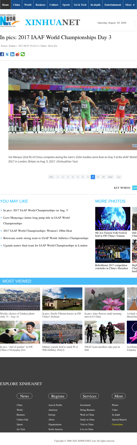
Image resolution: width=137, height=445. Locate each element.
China (16, 5)
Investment (85, 405)
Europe (51, 414)
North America (55, 429)
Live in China (86, 429)
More (130, 5)
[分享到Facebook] (2, 54)
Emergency (85, 434)
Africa (51, 419)
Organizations (54, 424)
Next (110, 176)
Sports (66, 5)
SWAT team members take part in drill (102, 348)
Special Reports (119, 419)
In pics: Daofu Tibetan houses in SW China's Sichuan (61, 315)
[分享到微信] (23, 54)
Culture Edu (22, 419)
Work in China (87, 414)
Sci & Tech (80, 5)
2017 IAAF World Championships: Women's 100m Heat (37, 231)
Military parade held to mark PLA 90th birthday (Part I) (60, 348)
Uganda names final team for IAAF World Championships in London (45, 245)
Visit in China (86, 424)
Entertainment (113, 5)
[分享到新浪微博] (18, 54)
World (27, 5)
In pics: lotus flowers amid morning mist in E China (103, 315)
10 (103, 176)
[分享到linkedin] (12, 54)
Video (115, 409)
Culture (53, 5)
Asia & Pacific (55, 405)
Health (20, 434)
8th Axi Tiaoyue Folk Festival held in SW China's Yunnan (111, 234)
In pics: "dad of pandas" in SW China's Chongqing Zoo (16, 348)
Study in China (87, 419)
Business (40, 5)
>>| (118, 176)
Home (5, 5)
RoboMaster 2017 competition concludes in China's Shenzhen (111, 266)
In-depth (95, 5)
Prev (51, 176)
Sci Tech (21, 429)
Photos (115, 405)
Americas (52, 409)
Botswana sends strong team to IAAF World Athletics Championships (45, 238)
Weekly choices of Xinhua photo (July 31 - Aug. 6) (17, 315)
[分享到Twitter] (7, 54)
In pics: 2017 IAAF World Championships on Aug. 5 (35, 210)
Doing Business (87, 409)
